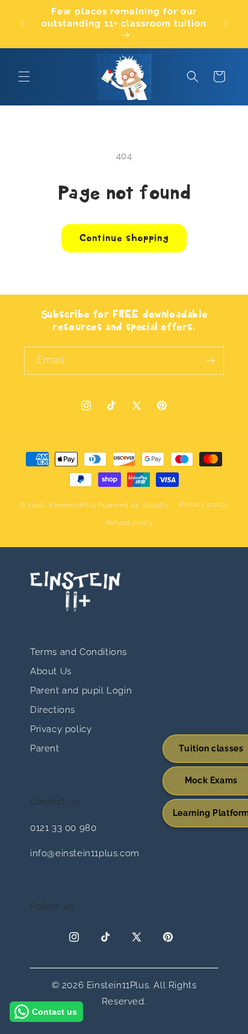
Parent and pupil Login (81, 690)
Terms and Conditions (78, 652)
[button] (24, 76)
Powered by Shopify (133, 505)
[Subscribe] (210, 360)
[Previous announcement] (22, 23)
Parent (45, 748)
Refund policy (129, 523)
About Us (51, 671)
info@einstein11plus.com (85, 853)
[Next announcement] (225, 23)
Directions (52, 709)
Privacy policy (203, 505)
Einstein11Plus (72, 505)
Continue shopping (124, 238)
